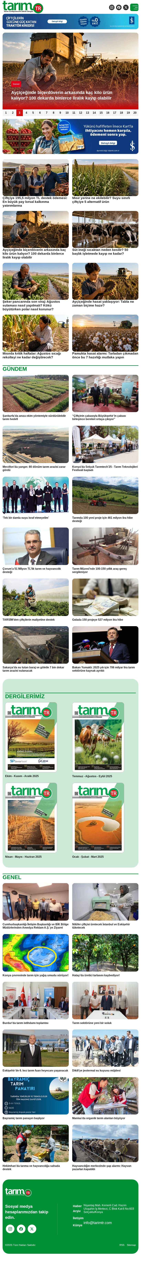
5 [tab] (33, 112)
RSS (122, 1245)
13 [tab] (87, 112)
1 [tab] (6, 112)
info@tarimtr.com (98, 1223)
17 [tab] (114, 112)
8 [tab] (53, 112)
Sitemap (131, 1245)
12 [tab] (80, 112)
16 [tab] (107, 112)
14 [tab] (94, 112)
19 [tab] (128, 112)
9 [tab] (60, 112)
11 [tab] (73, 112)
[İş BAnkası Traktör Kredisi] (70, 136)
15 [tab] (101, 112)
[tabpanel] (70, 71)
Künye (77, 1225)
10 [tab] (67, 112)
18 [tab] (121, 112)
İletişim (78, 1218)
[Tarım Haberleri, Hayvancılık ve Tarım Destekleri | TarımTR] (23, 7)
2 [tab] (13, 112)
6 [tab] (40, 112)
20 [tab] (135, 112)
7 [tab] (46, 112)
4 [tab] (26, 112)
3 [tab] (19, 112)
